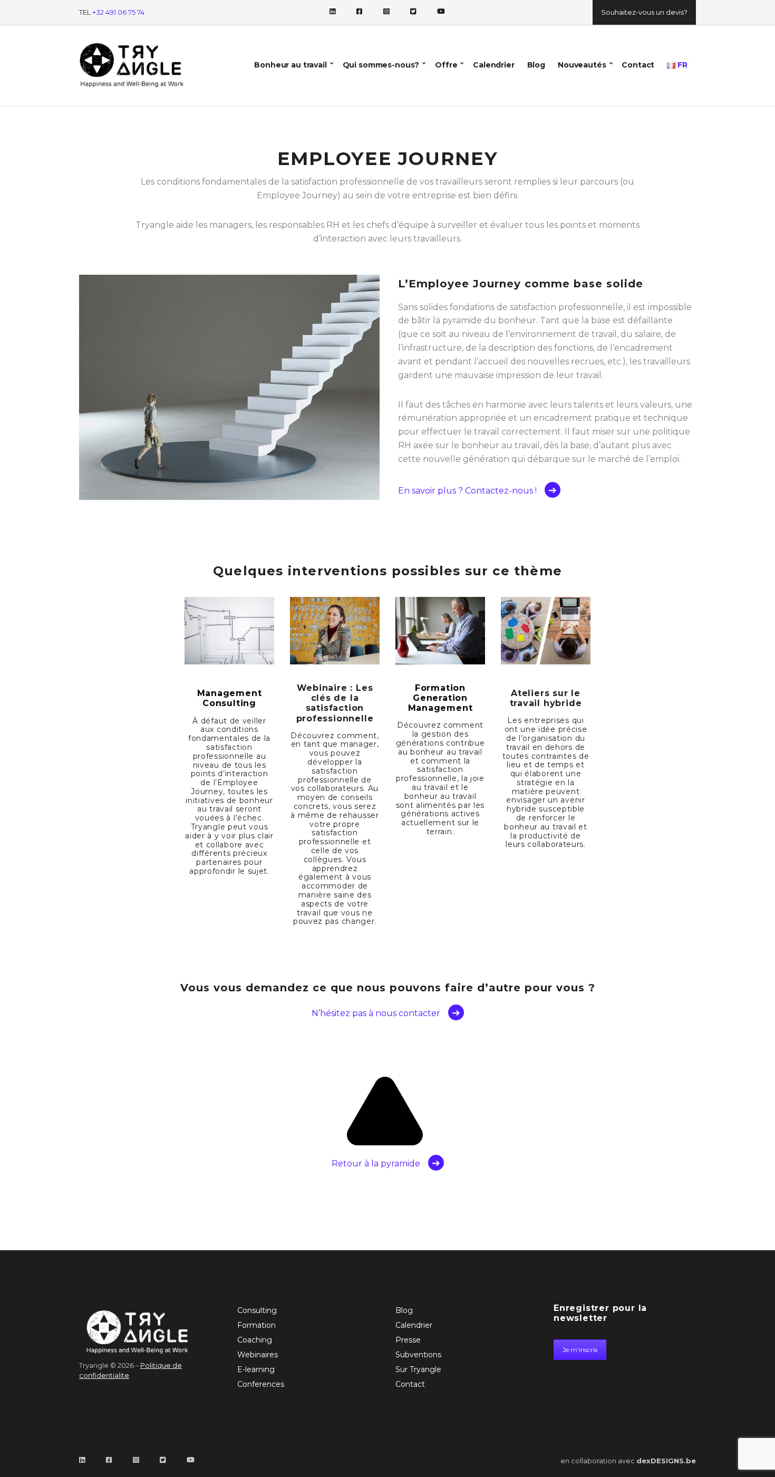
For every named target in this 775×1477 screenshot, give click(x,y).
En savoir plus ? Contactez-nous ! (467, 491)
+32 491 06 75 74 (118, 12)
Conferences (260, 1384)
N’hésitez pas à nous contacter (376, 1013)
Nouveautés (582, 65)
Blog (536, 65)
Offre (446, 65)
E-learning (256, 1369)
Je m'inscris (580, 1350)
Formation (256, 1325)
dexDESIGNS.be (666, 1460)
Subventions (418, 1354)
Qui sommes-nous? (381, 65)
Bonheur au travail (290, 65)
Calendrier (494, 65)
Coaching (254, 1340)
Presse (408, 1340)
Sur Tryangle (418, 1369)
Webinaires (257, 1354)
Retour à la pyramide (376, 1164)
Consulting (257, 1310)
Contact (638, 65)
